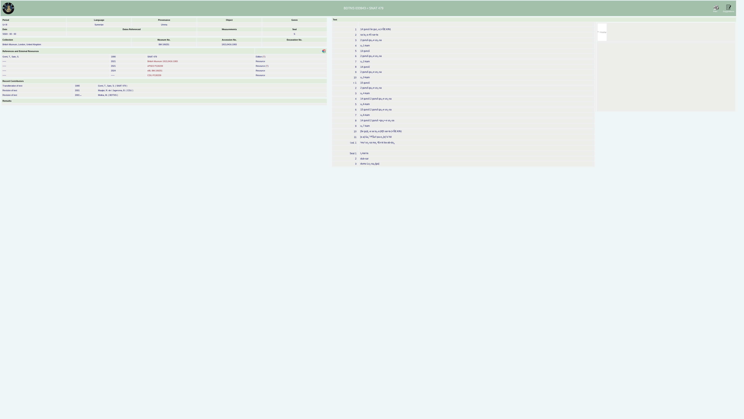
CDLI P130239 (154, 75)
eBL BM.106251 (154, 70)
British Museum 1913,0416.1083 (162, 61)
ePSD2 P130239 (155, 66)
